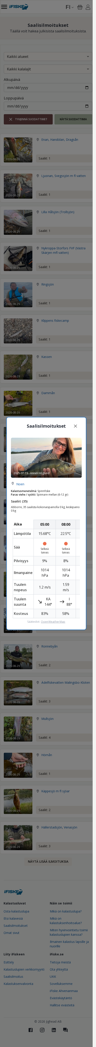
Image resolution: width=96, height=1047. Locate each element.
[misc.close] (75, 426)
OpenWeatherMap (53, 622)
